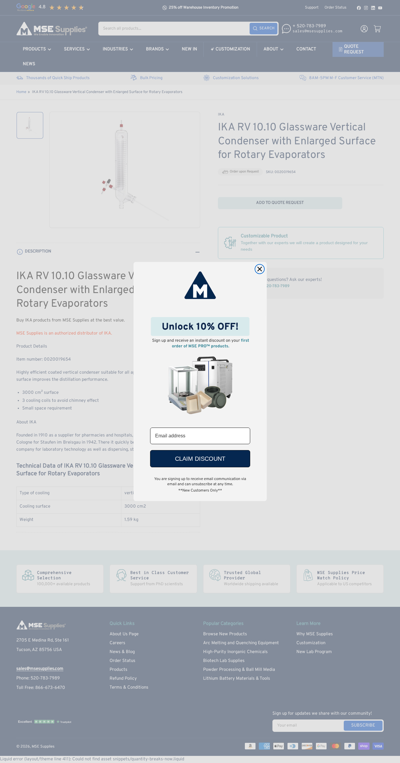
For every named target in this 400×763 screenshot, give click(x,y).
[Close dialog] (259, 269)
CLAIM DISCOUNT (200, 458)
